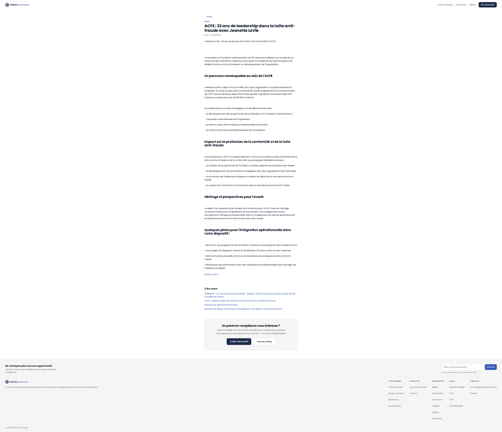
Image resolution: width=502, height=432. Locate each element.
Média (472, 4)
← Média (208, 16)
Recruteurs (461, 4)
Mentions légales (457, 387)
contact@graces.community (483, 387)
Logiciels (436, 406)
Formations (437, 399)
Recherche (394, 399)
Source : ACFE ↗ (211, 274)
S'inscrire (491, 367)
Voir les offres (264, 341)
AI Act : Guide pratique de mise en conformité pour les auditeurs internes (240, 300)
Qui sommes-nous (418, 387)
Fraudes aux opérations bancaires (221, 304)
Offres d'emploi (445, 4)
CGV (451, 399)
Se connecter (487, 4)
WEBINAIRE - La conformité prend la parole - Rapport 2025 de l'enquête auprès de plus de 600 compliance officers (249, 295)
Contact (413, 393)
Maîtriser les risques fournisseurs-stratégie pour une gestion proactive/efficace (243, 309)
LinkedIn (473, 393)
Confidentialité (456, 406)
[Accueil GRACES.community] (17, 5)
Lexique (435, 412)
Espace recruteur (396, 393)
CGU (451, 393)
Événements (438, 393)
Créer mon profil (239, 341)
